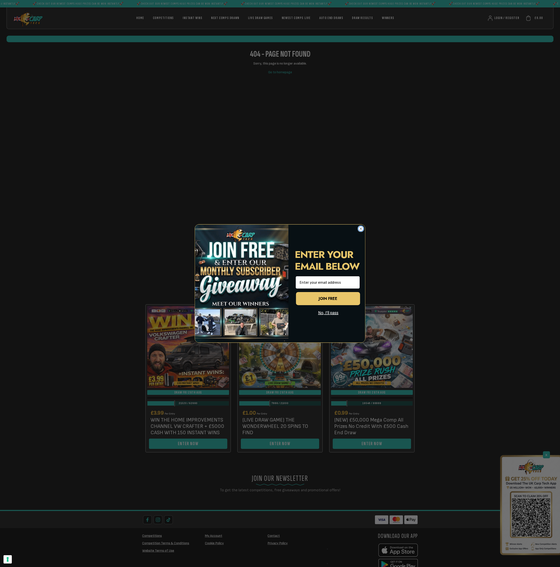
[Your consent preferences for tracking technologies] (8, 559)
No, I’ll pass (328, 312)
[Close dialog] (361, 228)
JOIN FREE (328, 298)
